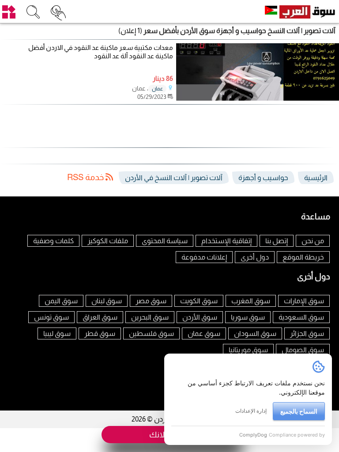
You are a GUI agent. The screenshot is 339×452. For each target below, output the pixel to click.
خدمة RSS (86, 177)
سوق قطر (99, 333)
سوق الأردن (199, 317)
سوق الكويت (199, 301)
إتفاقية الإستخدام (226, 241)
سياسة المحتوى (165, 241)
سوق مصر (151, 301)
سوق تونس (51, 317)
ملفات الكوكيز (107, 241)
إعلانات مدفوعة (204, 257)
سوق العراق (100, 317)
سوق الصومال (303, 350)
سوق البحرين (150, 317)
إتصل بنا (276, 241)
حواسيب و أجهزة (263, 177)
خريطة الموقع (303, 257)
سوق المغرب (250, 301)
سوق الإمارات (304, 301)
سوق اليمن (61, 301)
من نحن (312, 241)
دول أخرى (255, 257)
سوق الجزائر (307, 333)
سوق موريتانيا (248, 350)
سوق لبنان (106, 301)
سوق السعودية (301, 317)
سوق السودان (255, 333)
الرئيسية (316, 177)
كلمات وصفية (53, 241)
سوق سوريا (248, 317)
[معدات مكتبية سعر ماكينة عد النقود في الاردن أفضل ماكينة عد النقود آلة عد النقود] (257, 98)
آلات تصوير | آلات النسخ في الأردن (173, 177)
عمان (157, 89)
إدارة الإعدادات (251, 410)
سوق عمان (204, 333)
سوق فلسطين (151, 333)
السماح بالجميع (298, 411)
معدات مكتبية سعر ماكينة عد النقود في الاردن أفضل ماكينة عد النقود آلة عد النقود (100, 52)
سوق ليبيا (57, 333)
